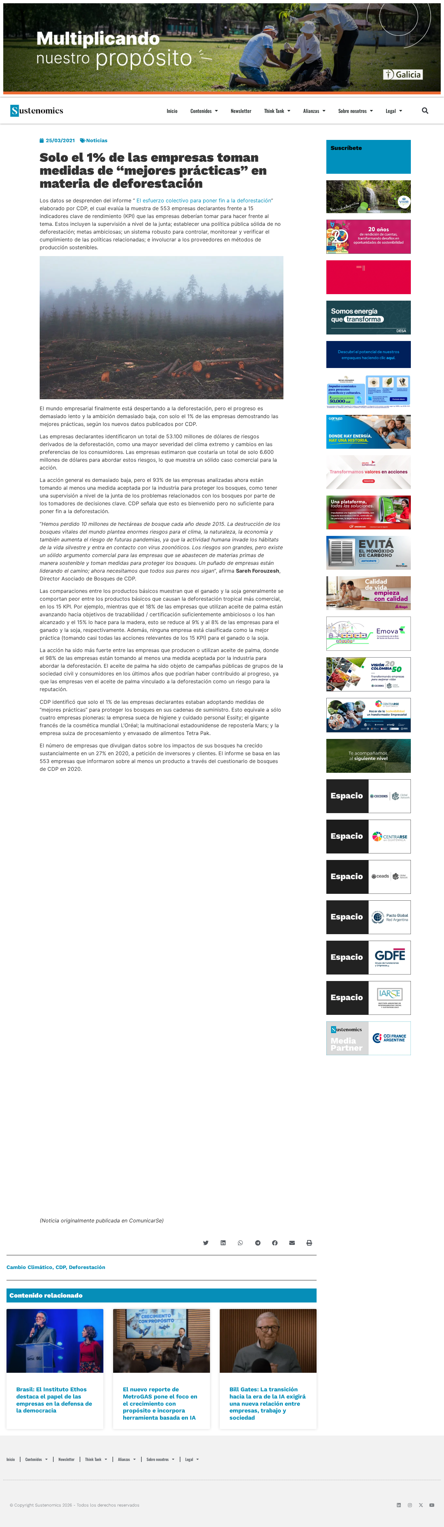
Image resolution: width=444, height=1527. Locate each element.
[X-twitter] (421, 1505)
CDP (61, 1267)
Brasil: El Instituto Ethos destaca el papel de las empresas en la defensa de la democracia (54, 1400)
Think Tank (274, 110)
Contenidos (201, 110)
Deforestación (87, 1267)
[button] (425, 110)
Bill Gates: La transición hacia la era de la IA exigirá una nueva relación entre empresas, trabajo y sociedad (267, 1403)
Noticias (97, 140)
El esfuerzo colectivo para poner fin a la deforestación (204, 200)
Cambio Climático (29, 1267)
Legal (391, 110)
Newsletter (241, 110)
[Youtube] (432, 1505)
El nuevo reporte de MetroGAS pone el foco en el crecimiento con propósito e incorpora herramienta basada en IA (160, 1403)
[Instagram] (410, 1505)
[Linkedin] (399, 1505)
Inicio (172, 110)
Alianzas (311, 110)
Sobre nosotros (352, 110)
